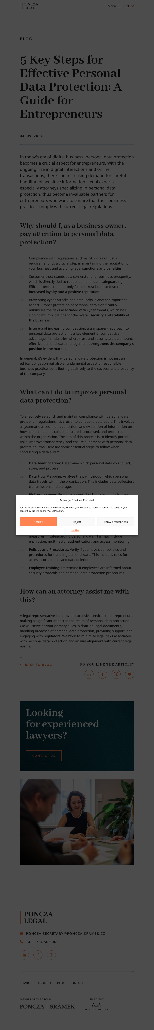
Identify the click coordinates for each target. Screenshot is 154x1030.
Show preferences (116, 521)
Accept (38, 521)
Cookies (75, 530)
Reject (77, 521)
